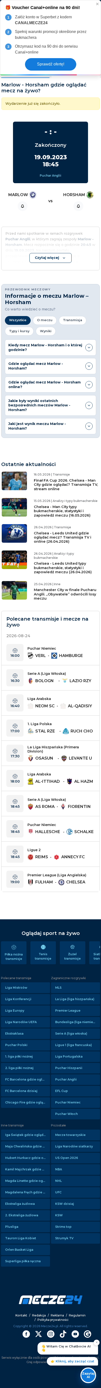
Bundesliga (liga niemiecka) (77, 1022)
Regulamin (77, 1315)
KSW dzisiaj (64, 1204)
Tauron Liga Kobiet (20, 1238)
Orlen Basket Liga (19, 1249)
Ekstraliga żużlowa (20, 1204)
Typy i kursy (19, 331)
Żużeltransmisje (72, 956)
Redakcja (39, 1315)
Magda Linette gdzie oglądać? (27, 1181)
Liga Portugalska (69, 1056)
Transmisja (72, 320)
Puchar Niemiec (68, 1102)
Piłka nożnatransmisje (14, 957)
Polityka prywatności (53, 1320)
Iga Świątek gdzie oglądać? (27, 1135)
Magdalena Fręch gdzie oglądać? (27, 1192)
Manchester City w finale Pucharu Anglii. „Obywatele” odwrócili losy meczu (65, 594)
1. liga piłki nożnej (19, 1056)
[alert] (50, 38)
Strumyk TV (64, 1238)
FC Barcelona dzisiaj (21, 1091)
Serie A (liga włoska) (71, 1033)
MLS (58, 987)
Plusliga (11, 1227)
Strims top (63, 1227)
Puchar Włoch (66, 1114)
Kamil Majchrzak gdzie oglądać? (27, 1169)
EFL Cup (61, 1091)
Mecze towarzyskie (70, 1135)
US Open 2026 (66, 1158)
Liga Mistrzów (16, 987)
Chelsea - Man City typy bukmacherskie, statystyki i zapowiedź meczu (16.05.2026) (62, 511)
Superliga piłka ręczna (23, 1261)
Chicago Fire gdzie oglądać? (27, 1102)
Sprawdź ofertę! (50, 64)
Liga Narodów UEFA (21, 1022)
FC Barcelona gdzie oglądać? (27, 1079)
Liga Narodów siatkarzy (74, 1146)
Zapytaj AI (88, 1375)
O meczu (44, 320)
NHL (58, 1181)
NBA (58, 1169)
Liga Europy (14, 1010)
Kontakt (21, 1315)
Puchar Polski (16, 1045)
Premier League (67, 1010)
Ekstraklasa (14, 1033)
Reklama (57, 1315)
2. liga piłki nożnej (19, 1068)
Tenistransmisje (43, 956)
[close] (97, 4)
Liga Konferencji (18, 999)
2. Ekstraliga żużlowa (21, 1215)
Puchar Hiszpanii (68, 1068)
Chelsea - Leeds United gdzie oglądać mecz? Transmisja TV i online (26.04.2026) (62, 537)
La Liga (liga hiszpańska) (74, 999)
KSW (59, 1215)
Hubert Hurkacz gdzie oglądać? (27, 1158)
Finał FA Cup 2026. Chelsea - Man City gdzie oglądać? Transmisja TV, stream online (66, 484)
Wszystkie (17, 320)
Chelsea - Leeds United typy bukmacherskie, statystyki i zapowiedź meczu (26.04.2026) (63, 567)
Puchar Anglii (50, 175)
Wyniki (45, 331)
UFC (58, 1192)
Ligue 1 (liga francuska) (73, 1045)
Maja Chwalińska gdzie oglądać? (27, 1146)
